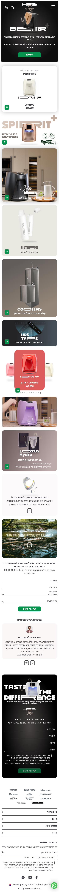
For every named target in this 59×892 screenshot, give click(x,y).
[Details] (7, 107)
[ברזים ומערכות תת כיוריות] (29, 330)
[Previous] (32, 662)
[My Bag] (6, 7)
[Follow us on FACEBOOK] (36, 877)
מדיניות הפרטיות (18, 763)
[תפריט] (53, 7)
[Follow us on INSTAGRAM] (30, 877)
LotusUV (29, 105)
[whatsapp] (23, 877)
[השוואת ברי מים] (13, 7)
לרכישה (29, 54)
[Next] (26, 662)
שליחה (3, 852)
